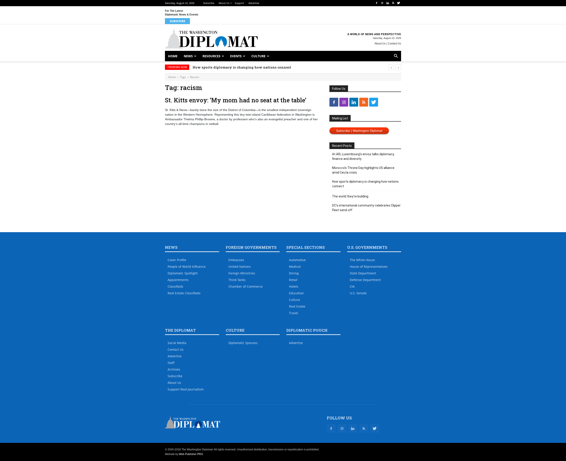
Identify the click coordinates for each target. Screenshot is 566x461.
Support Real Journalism (186, 389)
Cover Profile (177, 260)
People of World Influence (187, 266)
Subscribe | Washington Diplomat (359, 130)
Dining (294, 273)
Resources (211, 56)
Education (296, 293)
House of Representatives (369, 266)
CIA (352, 286)
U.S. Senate (358, 293)
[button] (395, 56)
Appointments (178, 280)
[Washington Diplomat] (211, 38)
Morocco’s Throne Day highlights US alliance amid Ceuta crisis (363, 170)
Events (236, 56)
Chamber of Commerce (245, 286)
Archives (174, 369)
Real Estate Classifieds (184, 293)
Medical (295, 266)
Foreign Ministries (241, 273)
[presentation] (391, 67)
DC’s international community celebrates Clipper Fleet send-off (366, 208)
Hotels (293, 286)
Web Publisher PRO (191, 454)
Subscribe (208, 3)
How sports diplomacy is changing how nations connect (242, 67)
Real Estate (297, 306)
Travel (293, 313)
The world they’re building (350, 196)
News (188, 56)
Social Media (177, 343)
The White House (362, 260)
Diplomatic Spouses (243, 343)
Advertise (254, 3)
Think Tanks (237, 280)
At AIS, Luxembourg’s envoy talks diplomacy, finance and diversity (363, 156)
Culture (258, 56)
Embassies (236, 260)
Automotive (297, 260)
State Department (363, 273)
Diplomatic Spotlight (183, 273)
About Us (224, 3)
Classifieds (175, 286)
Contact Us (394, 43)
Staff (171, 363)
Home (173, 56)
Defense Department (365, 280)
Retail (293, 280)
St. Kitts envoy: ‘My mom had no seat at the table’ (235, 100)
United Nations (239, 266)
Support (239, 3)
